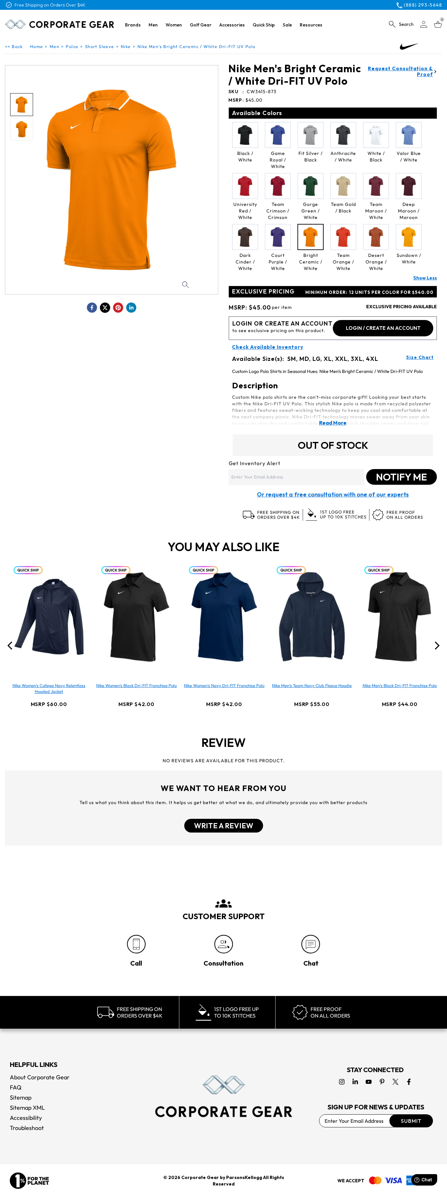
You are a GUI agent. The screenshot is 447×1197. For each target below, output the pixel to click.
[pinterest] (118, 307)
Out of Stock (333, 445)
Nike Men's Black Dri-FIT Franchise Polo (400, 685)
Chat (310, 963)
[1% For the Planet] (29, 1180)
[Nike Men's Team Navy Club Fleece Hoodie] (312, 616)
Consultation (223, 963)
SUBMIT (411, 1121)
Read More (333, 422)
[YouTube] (369, 1082)
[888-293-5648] (136, 944)
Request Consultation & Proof (400, 71)
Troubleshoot (27, 1128)
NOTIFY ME (401, 477)
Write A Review (223, 825)
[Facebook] (409, 1082)
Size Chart (420, 357)
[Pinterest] (382, 1082)
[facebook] (92, 307)
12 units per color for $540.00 (369, 292)
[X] (395, 1082)
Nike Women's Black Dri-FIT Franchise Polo (136, 685)
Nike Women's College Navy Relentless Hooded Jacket (48, 688)
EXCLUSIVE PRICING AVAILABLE (401, 307)
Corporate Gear (200, 1177)
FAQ (16, 1087)
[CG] (59, 24)
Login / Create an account (383, 328)
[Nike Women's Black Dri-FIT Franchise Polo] (136, 616)
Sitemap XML (27, 1107)
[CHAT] (310, 944)
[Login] (423, 24)
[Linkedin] (355, 1082)
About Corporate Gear (40, 1077)
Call (136, 963)
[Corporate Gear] (223, 1096)
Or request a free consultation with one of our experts (333, 494)
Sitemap (20, 1097)
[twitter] (105, 307)
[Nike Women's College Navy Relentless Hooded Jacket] (49, 616)
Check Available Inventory (267, 347)
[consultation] (223, 944)
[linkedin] (131, 307)
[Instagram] (342, 1082)
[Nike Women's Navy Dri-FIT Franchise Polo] (224, 616)
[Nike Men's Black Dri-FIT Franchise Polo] (399, 616)
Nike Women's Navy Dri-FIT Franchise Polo (224, 685)
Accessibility (26, 1117)
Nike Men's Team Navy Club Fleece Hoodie (312, 685)
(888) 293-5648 (423, 5)
